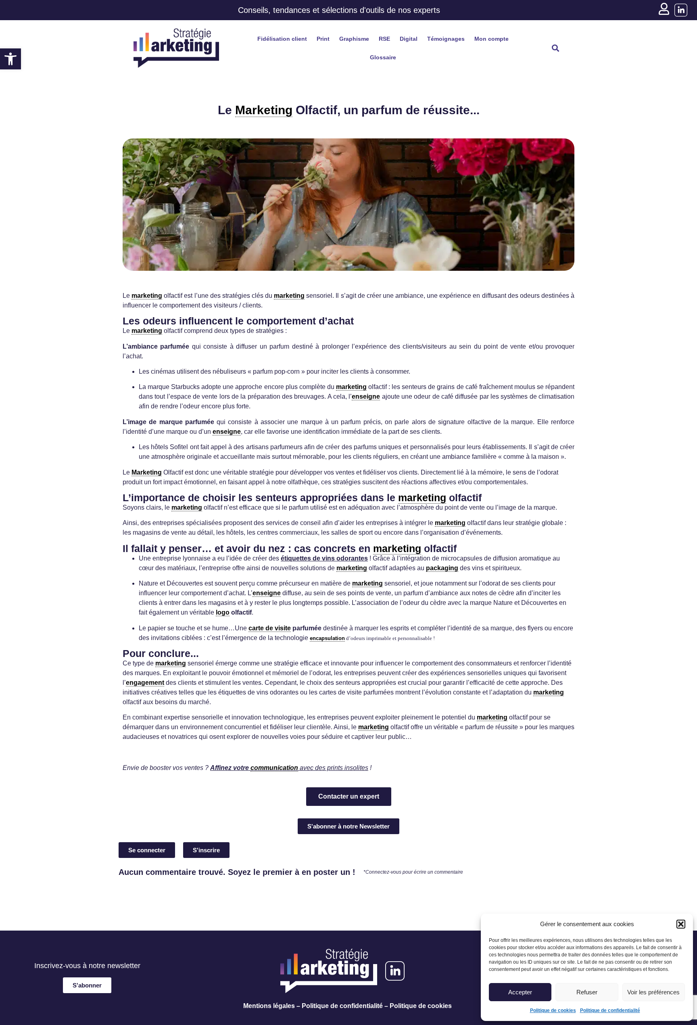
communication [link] (274, 767)
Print (323, 39)
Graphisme (354, 39)
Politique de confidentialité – (345, 1005)
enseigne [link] (366, 396)
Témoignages (446, 39)
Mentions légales (269, 1005)
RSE (384, 39)
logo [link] (223, 612)
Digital (408, 39)
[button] (10, 58)
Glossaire (383, 57)
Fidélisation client (282, 39)
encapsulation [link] (327, 638)
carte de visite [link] (269, 628)
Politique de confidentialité (610, 1010)
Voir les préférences (653, 992)
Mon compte (491, 39)
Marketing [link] (263, 110)
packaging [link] (442, 568)
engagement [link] (145, 682)
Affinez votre (230, 767)
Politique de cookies (553, 1010)
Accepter (520, 992)
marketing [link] (146, 295)
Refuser (586, 992)
